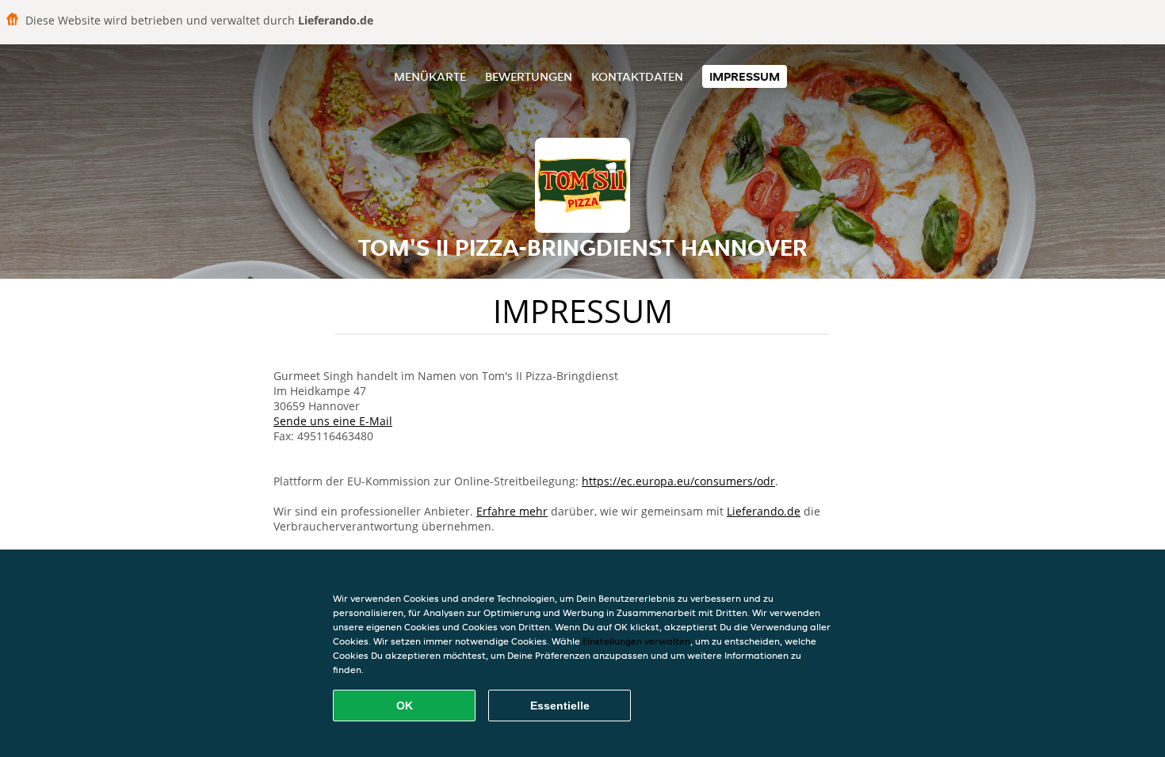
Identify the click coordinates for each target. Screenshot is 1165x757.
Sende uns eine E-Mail (332, 420)
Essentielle (560, 705)
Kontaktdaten (637, 76)
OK (404, 705)
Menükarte (430, 76)
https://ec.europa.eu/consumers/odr (678, 481)
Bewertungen (528, 76)
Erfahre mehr (512, 511)
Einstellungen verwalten (636, 641)
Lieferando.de (763, 511)
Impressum (744, 76)
